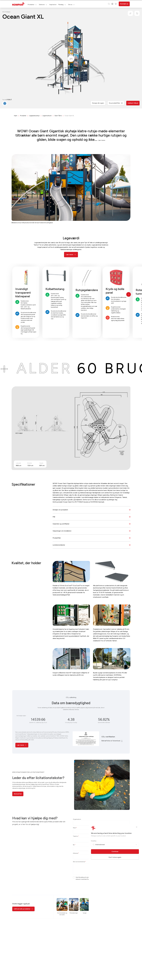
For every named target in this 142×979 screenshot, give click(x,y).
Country (93, 841)
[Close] (136, 827)
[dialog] (71, 489)
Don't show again (115, 857)
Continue (115, 851)
